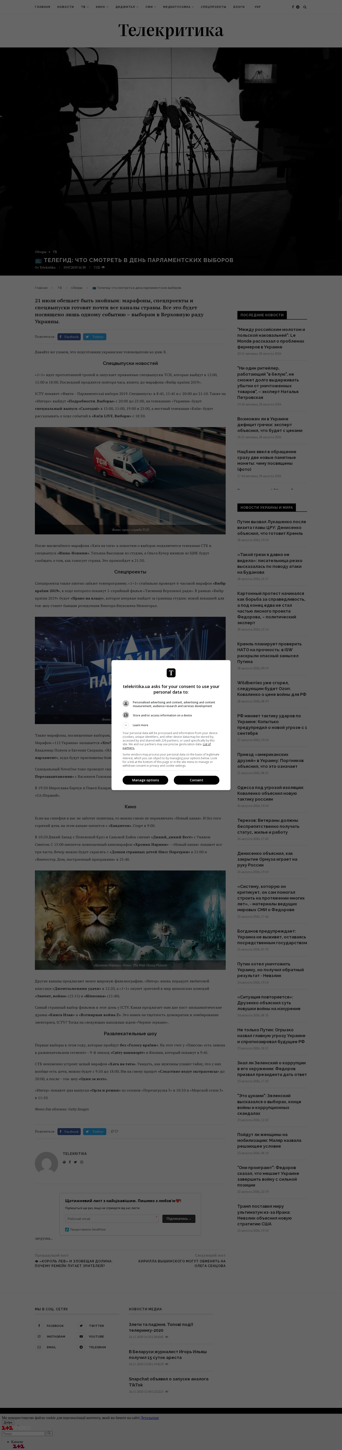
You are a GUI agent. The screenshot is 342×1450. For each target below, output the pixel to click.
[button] (171, 725)
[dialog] (171, 725)
